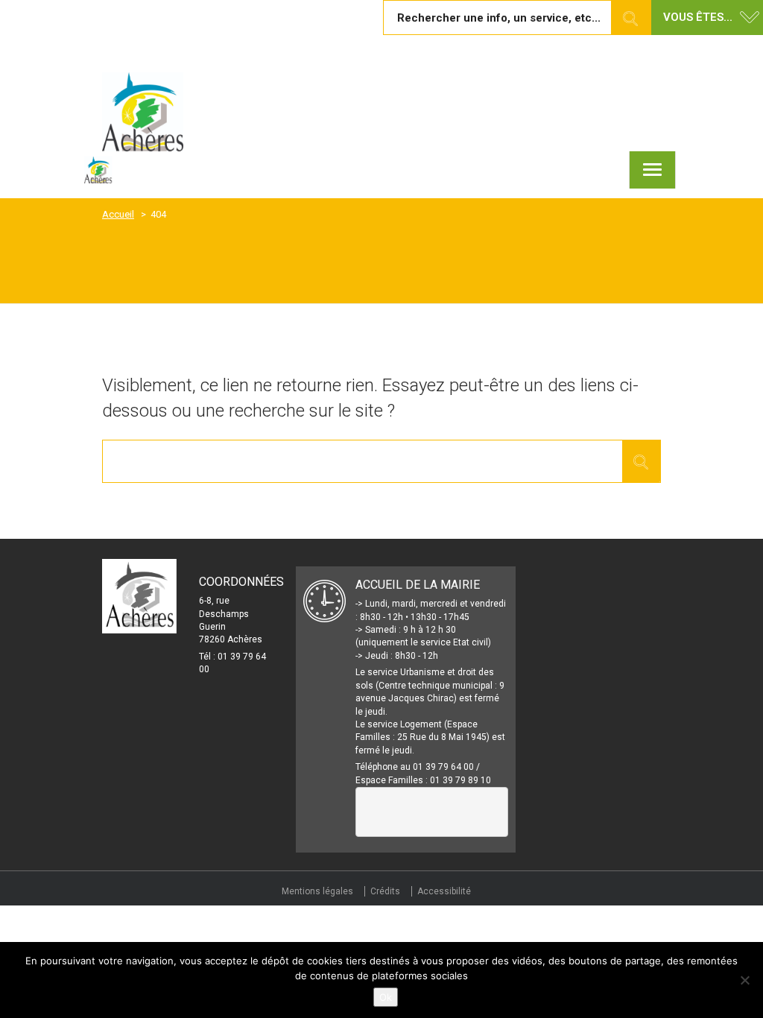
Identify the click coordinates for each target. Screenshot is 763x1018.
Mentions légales (317, 891)
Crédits (385, 891)
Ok (385, 997)
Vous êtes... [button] (697, 17)
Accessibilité (444, 891)
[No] (744, 980)
